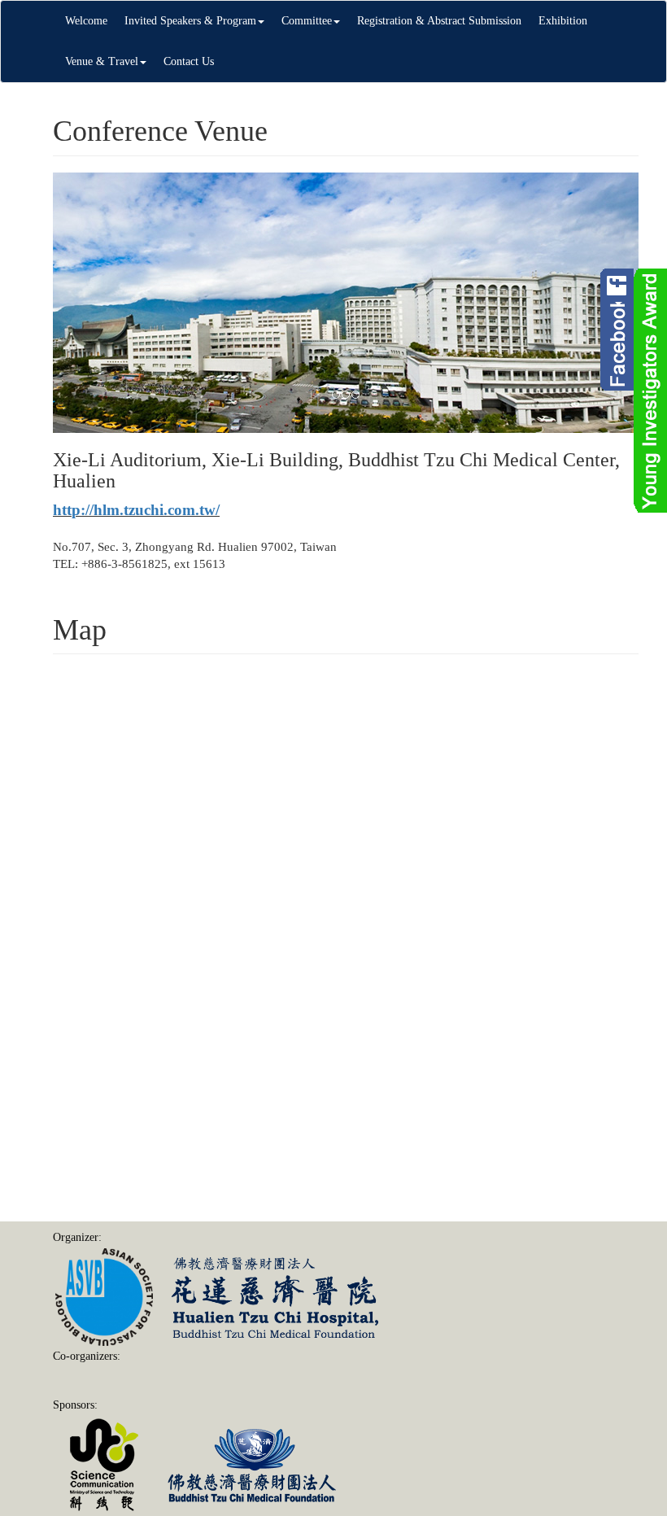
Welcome (86, 21)
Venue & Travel (101, 61)
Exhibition (562, 21)
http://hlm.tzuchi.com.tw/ (136, 509)
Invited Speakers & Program (190, 21)
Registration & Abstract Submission (439, 21)
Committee (306, 21)
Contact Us (188, 61)
